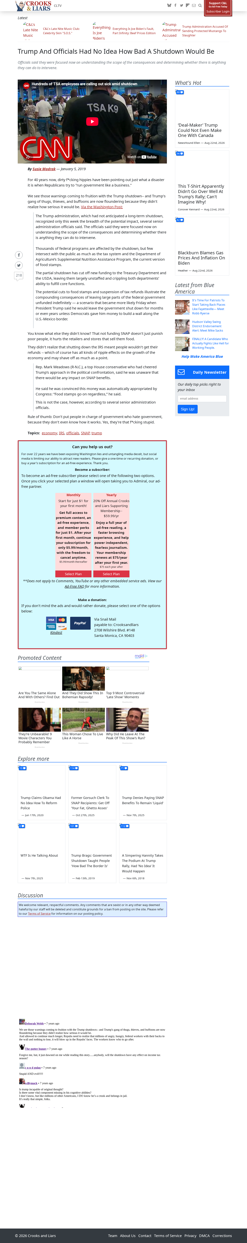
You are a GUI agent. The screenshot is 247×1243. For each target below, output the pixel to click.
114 (72, 768)
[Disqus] (92, 1062)
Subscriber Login (218, 11)
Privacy (190, 1235)
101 (72, 826)
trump (96, 432)
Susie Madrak (44, 168)
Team (112, 1235)
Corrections (222, 1235)
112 (123, 826)
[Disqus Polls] (92, 966)
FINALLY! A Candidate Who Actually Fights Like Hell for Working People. (210, 343)
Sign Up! (188, 409)
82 (178, 220)
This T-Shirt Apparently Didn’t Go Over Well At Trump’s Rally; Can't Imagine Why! (201, 194)
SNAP (85, 432)
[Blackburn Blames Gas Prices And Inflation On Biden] (202, 232)
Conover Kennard (189, 209)
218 (19, 275)
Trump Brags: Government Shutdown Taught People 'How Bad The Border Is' (91, 860)
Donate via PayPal (80, 623)
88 (178, 92)
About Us (128, 1235)
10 (21, 768)
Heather (183, 270)
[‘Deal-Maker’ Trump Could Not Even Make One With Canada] (202, 104)
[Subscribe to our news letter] (194, 5)
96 (178, 153)
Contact (144, 1235)
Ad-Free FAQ (74, 586)
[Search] (200, 5)
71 (122, 768)
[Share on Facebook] (19, 255)
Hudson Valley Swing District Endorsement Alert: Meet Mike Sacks (207, 326)
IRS (61, 432)
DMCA (204, 1235)
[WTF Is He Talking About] (41, 836)
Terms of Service (39, 914)
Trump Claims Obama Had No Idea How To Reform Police (41, 803)
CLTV (58, 5)
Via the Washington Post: (102, 206)
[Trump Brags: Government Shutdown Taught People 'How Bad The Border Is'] (92, 836)
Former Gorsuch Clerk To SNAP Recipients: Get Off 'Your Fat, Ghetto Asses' (90, 803)
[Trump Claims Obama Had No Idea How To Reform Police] (41, 778)
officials (72, 432)
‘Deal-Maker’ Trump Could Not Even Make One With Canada (200, 130)
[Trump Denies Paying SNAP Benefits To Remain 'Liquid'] (143, 778)
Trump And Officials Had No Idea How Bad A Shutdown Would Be (116, 51)
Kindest (56, 632)
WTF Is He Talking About (39, 855)
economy (49, 432)
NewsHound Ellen (189, 143)
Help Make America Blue (202, 356)
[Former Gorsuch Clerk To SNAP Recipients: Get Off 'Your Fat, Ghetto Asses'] (92, 778)
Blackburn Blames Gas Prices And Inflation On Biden (201, 258)
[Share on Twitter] (19, 265)
